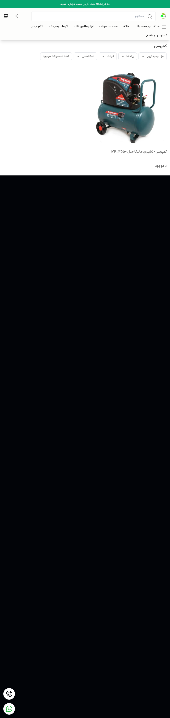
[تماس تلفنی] (9, 694)
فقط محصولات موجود (56, 56)
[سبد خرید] (5, 16)
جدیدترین (153, 56)
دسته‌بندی (88, 56)
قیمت (110, 56)
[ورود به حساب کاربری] (16, 16)
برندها (130, 56)
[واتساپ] (9, 709)
